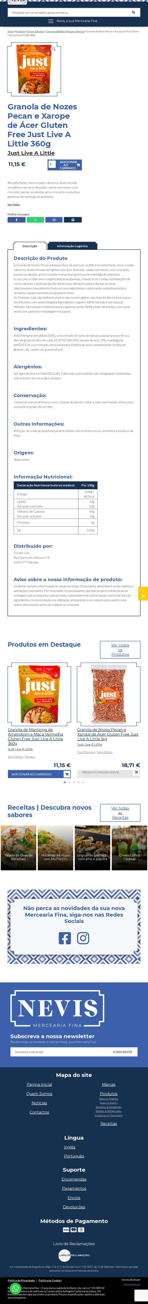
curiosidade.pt (131, 1284)
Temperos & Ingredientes (109, 1107)
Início (10, 31)
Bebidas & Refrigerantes (109, 1111)
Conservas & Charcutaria (109, 1115)
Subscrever (122, 1052)
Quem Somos (39, 1093)
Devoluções (74, 1207)
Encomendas (74, 1179)
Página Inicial (39, 1084)
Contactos (39, 1112)
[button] (54, 49)
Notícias (39, 1103)
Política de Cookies (50, 1280)
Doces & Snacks (35, 31)
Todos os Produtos (108, 1098)
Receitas (108, 1123)
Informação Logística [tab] (72, 246)
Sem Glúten (14, 204)
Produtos (20, 31)
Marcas (108, 1084)
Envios (74, 1197)
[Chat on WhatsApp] (15, 1288)
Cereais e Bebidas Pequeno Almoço (65, 31)
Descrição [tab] (30, 246)
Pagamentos (74, 1188)
